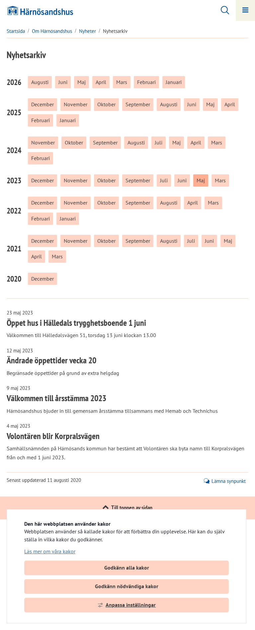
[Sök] (221, 9)
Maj (81, 82)
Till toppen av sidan (131, 507)
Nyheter (87, 31)
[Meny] (245, 10)
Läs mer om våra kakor (49, 551)
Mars (121, 82)
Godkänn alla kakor (126, 567)
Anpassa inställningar (131, 604)
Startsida (16, 31)
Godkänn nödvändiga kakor (126, 586)
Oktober (106, 104)
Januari (174, 82)
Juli (158, 142)
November (75, 104)
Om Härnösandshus (52, 31)
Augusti (39, 82)
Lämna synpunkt (229, 481)
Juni (62, 82)
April (101, 82)
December (42, 104)
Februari (146, 82)
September (138, 104)
